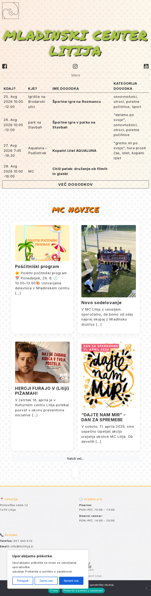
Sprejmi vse (71, 580)
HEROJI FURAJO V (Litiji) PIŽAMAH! (42, 391)
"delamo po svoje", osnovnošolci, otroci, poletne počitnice (126, 125)
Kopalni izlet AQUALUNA (74, 150)
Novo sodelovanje (101, 302)
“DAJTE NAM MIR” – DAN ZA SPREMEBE (103, 417)
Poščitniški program (37, 266)
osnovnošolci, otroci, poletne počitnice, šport (127, 102)
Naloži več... (75, 458)
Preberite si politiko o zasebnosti (48, 571)
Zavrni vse (46, 580)
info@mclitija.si (22, 546)
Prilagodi (23, 580)
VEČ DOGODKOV (75, 184)
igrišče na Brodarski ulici (36, 102)
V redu (54, 590)
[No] (146, 588)
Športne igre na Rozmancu (76, 101)
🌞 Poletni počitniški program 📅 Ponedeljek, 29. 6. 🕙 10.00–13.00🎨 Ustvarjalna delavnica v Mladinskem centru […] (42, 283)
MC (31, 171)
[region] (47, 569)
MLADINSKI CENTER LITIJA (75, 42)
